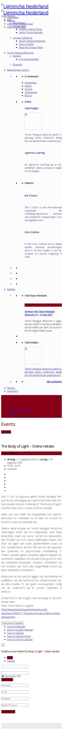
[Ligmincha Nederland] (24, 6)
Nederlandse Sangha (18, 70)
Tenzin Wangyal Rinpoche (32, 41)
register (11, 660)
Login (10, 657)
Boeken (17, 56)
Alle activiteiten (54, 381)
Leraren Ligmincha (22, 37)
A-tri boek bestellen (29, 59)
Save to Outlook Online (19, 636)
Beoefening (19, 22)
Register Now (8, 711)
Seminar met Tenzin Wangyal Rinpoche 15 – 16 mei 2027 (39, 313)
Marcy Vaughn (26, 44)
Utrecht (28, 89)
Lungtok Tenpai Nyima (30, 29)
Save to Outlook (15, 633)
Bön (9, 19)
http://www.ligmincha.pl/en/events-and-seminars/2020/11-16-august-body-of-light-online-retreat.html (31, 613)
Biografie (17, 64)
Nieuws (11, 387)
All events (6, 432)
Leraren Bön (19, 26)
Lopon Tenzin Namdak (30, 32)
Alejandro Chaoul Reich (31, 47)
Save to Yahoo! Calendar (20, 639)
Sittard (28, 85)
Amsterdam (31, 82)
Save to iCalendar (16, 626)
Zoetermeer (31, 92)
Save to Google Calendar (20, 629)
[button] (8, 16)
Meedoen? (12, 391)
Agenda (11, 289)
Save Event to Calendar (12, 623)
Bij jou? (28, 95)
